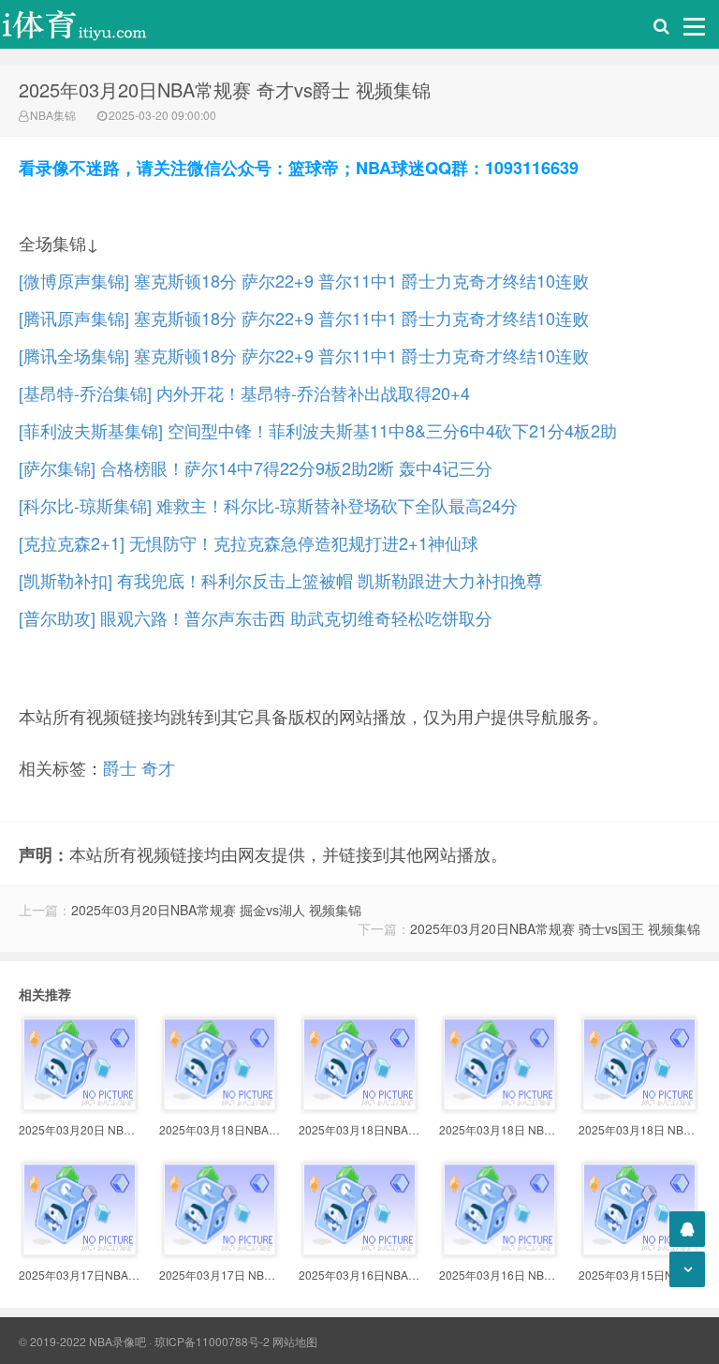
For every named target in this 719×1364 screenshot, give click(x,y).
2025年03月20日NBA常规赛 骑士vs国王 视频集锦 (555, 928)
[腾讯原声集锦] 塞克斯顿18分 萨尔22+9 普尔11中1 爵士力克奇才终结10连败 (304, 317)
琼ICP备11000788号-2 (212, 1341)
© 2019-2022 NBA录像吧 (82, 1341)
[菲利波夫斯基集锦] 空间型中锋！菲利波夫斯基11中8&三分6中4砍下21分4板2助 (318, 430)
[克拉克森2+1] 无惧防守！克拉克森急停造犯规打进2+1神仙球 (248, 542)
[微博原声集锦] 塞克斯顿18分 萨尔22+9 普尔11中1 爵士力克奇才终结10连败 (304, 280)
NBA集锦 (53, 115)
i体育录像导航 (93, 24)
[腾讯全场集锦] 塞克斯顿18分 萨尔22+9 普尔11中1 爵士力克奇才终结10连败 (304, 355)
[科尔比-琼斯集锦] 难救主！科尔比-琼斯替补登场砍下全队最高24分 (268, 505)
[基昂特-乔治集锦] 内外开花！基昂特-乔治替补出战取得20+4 (244, 392)
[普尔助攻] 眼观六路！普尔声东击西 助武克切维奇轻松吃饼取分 (255, 617)
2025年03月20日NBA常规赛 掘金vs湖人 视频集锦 (216, 909)
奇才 (158, 767)
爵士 (120, 767)
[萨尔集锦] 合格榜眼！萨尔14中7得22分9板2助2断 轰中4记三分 (255, 467)
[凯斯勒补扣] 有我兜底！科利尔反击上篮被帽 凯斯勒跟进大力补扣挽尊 (281, 580)
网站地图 (294, 1341)
